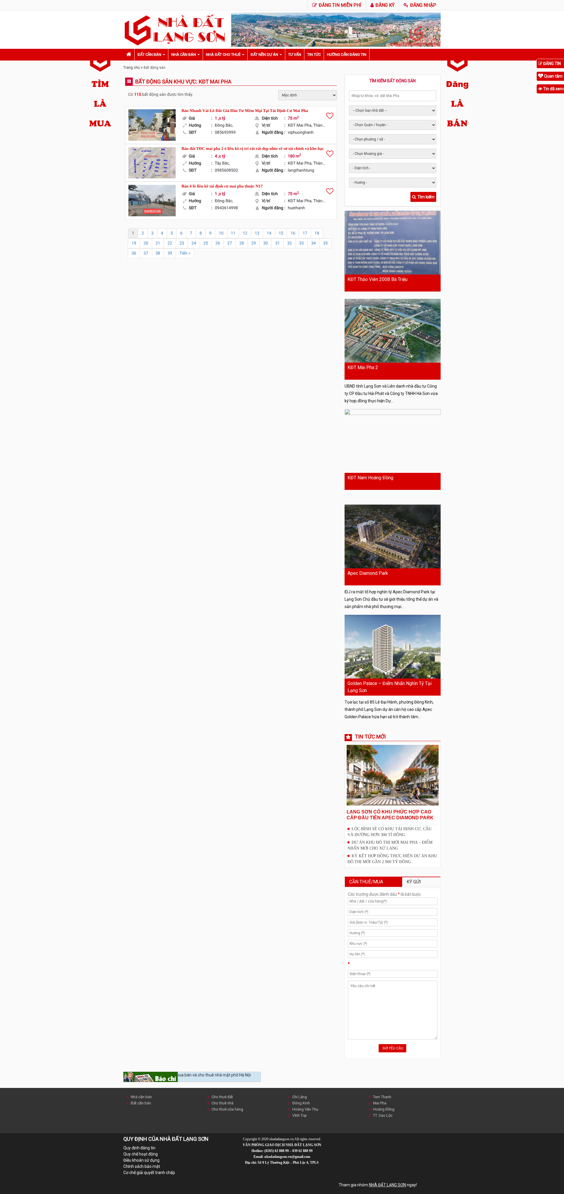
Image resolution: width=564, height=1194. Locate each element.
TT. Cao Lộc (382, 1115)
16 (293, 233)
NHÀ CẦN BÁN (183, 54)
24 (194, 243)
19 (134, 243)
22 (169, 243)
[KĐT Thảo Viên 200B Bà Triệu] (393, 242)
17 (305, 233)
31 (277, 243)
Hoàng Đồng (384, 1109)
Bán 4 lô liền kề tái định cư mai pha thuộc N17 (222, 186)
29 (253, 243)
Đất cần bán (141, 1103)
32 (289, 243)
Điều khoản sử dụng (141, 1160)
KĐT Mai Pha (300, 125)
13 (257, 233)
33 (301, 243)
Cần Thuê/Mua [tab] (366, 882)
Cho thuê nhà (223, 1103)
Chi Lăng (299, 1097)
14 (269, 233)
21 (158, 243)
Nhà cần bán (141, 1097)
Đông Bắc (223, 125)
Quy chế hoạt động (140, 1154)
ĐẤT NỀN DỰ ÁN (264, 54)
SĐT (200, 132)
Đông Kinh (301, 1103)
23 (181, 243)
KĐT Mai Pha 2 (363, 367)
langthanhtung (301, 170)
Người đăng (273, 132)
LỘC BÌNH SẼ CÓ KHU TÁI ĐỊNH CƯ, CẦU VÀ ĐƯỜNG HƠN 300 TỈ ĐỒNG (390, 832)
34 (313, 243)
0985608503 (226, 170)
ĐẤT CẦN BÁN (149, 54)
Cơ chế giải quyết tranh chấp (149, 1172)
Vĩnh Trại (299, 1115)
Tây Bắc (222, 163)
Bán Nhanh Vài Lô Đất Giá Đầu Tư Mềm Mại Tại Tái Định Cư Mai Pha (245, 111)
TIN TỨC (314, 54)
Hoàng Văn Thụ (305, 1109)
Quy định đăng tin (139, 1148)
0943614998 (226, 208)
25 (206, 243)
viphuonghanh (301, 132)
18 (317, 233)
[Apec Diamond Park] (393, 536)
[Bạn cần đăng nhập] (330, 115)
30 (265, 243)
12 (245, 233)
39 (169, 253)
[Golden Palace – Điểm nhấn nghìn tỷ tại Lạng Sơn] (393, 647)
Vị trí (273, 125)
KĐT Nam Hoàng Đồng (370, 477)
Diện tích (273, 118)
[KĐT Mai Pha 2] (393, 331)
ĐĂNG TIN (551, 63)
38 (158, 253)
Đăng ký (384, 5)
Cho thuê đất (222, 1097)
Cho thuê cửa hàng (227, 1109)
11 (233, 233)
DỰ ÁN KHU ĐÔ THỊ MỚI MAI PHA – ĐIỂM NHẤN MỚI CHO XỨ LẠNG (390, 845)
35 (325, 243)
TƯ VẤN (294, 54)
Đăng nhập (422, 5)
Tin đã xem (553, 88)
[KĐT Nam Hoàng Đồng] (393, 441)
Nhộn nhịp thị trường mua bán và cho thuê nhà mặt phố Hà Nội (194, 1075)
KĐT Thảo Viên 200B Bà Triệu (377, 279)
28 (241, 243)
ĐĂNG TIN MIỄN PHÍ (339, 5)
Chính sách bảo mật (141, 1166)
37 (146, 253)
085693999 (225, 132)
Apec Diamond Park (368, 573)
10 (221, 233)
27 (229, 243)
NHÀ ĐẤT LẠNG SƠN (387, 1185)
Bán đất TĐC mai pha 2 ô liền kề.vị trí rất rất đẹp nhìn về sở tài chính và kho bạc (253, 149)
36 (134, 253)
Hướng (200, 125)
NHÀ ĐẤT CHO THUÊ (223, 54)
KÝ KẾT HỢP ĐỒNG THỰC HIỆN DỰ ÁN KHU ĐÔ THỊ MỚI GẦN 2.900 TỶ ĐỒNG (392, 859)
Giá (200, 118)
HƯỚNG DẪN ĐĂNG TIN (346, 54)
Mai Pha (379, 1103)
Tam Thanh (382, 1097)
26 (217, 243)
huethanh (296, 208)
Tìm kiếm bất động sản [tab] (392, 80)
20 (146, 243)
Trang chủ (131, 68)
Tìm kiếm (425, 197)
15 (281, 233)
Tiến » (184, 253)
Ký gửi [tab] (414, 882)
